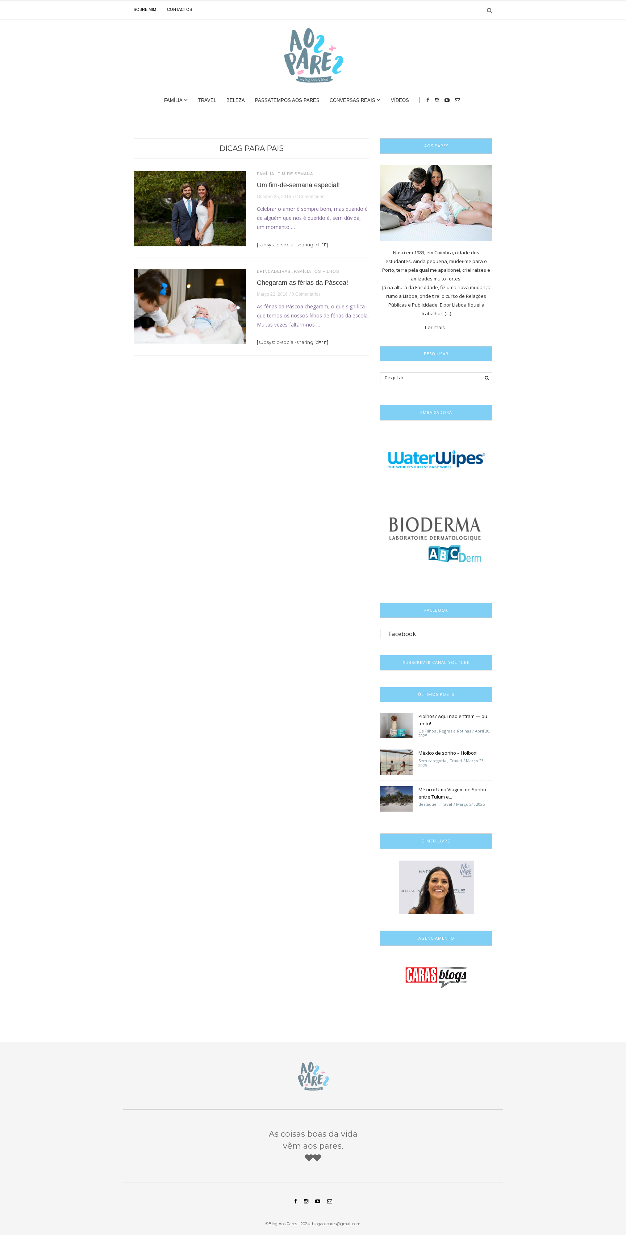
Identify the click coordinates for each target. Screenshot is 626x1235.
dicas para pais (251, 148)
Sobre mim (145, 9)
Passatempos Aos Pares (287, 100)
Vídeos (400, 100)
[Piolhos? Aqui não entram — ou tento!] (396, 725)
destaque (427, 804)
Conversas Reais (352, 100)
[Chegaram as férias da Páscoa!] (190, 306)
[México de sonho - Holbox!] (396, 762)
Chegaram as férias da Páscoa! (302, 282)
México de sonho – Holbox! (447, 753)
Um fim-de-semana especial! (298, 185)
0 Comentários (309, 196)
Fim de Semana (295, 174)
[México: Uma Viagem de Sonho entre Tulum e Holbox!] (396, 798)
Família (173, 100)
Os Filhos (326, 272)
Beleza (235, 100)
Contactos (179, 9)
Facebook (402, 633)
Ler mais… (436, 327)
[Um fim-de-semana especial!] (190, 208)
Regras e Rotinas (455, 731)
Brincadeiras (274, 272)
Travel (207, 100)
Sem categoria (432, 760)
